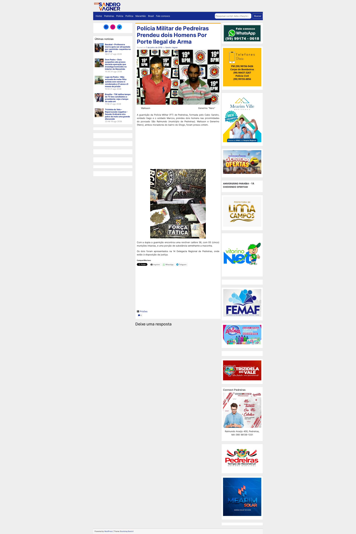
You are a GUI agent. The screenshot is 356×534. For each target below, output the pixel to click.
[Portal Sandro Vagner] (107, 6)
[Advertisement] (178, 148)
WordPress (108, 531)
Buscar (257, 16)
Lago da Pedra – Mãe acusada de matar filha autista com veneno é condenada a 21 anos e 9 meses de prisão (116, 82)
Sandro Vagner (171, 47)
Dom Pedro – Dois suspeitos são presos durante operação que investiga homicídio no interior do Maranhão (116, 64)
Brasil (151, 16)
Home (99, 16)
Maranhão (140, 16)
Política (129, 16)
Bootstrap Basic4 (127, 531)
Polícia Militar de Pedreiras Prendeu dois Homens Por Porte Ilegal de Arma (173, 35)
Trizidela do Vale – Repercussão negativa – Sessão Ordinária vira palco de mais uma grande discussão (117, 114)
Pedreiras (109, 16)
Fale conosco (163, 16)
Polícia (119, 16)
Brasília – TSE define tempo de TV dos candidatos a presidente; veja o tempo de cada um (118, 98)
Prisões (143, 311)
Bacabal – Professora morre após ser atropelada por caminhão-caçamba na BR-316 (118, 48)
